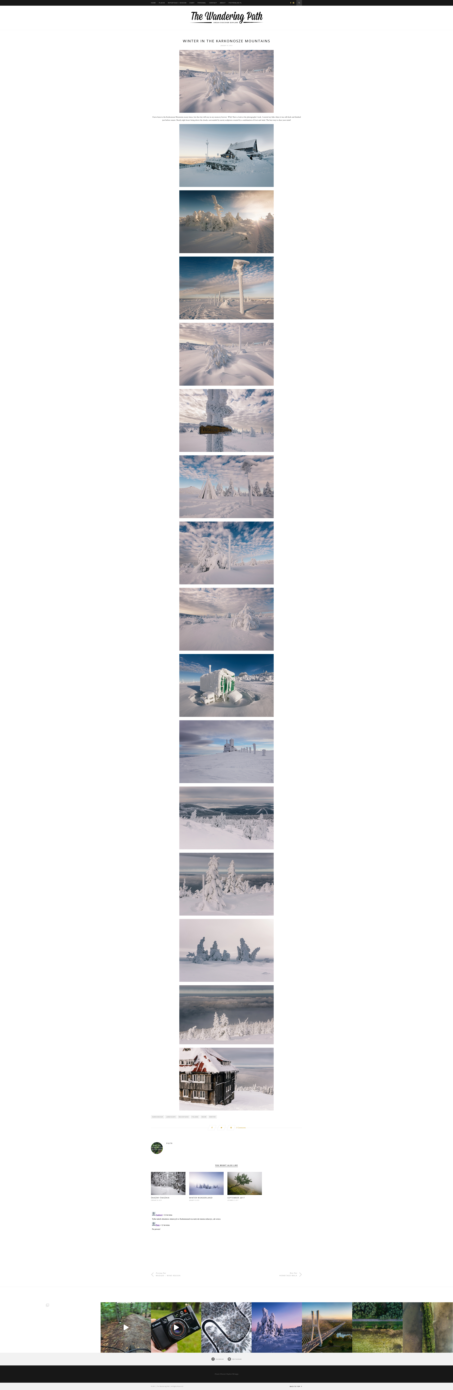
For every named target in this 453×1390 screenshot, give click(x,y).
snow (203, 1117)
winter (212, 1117)
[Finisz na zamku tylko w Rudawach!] (126, 1327)
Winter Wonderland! (201, 1198)
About (223, 3)
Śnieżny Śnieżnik (160, 1198)
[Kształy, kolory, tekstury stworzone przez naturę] (428, 1327)
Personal (202, 3)
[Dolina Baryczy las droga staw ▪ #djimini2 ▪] (377, 1327)
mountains (184, 1117)
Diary (192, 3)
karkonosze (157, 1117)
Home (153, 3)
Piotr (169, 1143)
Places (162, 3)
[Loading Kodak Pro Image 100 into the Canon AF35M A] (176, 1327)
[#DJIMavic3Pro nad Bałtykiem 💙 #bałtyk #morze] (25, 1327)
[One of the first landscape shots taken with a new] (277, 1327)
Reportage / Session (177, 3)
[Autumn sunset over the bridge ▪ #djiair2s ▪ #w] (327, 1327)
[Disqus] (226, 1240)
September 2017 (236, 1198)
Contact (213, 3)
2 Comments (241, 1127)
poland (195, 1117)
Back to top (295, 1386)
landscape (171, 1117)
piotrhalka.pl (235, 3)
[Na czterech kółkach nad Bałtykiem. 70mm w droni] (75, 1327)
